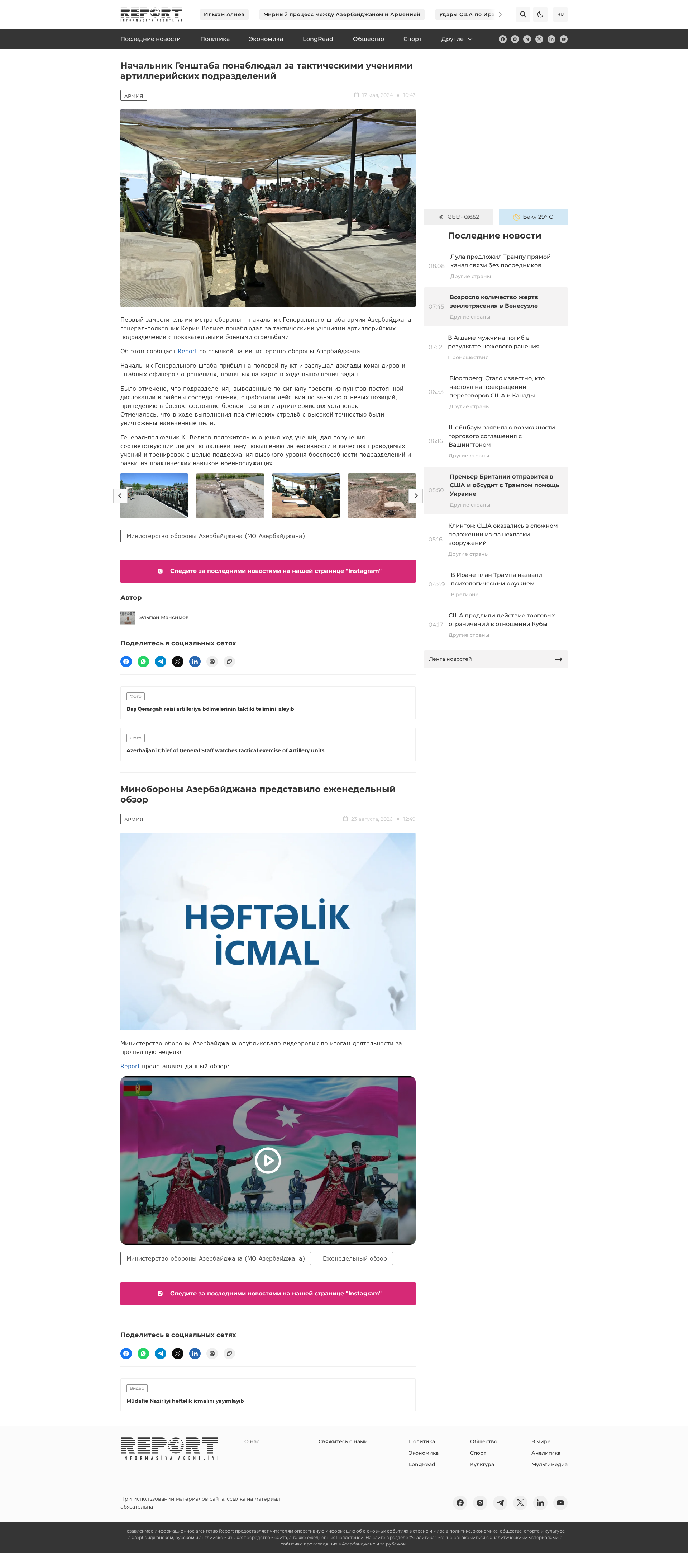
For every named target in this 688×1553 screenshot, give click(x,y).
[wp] (143, 661)
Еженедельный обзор (355, 1258)
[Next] (495, 14)
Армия (133, 96)
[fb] (503, 39)
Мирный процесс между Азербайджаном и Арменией (342, 14)
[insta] (515, 39)
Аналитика (545, 1453)
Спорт (478, 1453)
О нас (251, 1441)
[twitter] (539, 39)
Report (187, 351)
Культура (482, 1464)
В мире (541, 1441)
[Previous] (120, 496)
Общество (483, 1441)
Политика (422, 1441)
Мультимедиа (549, 1464)
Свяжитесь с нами (343, 1441)
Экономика (424, 1453)
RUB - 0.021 (463, 216)
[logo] (151, 14)
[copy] (229, 661)
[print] (212, 661)
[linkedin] (551, 39)
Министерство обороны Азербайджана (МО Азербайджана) (215, 535)
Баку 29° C (538, 216)
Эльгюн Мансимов (164, 617)
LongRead (422, 1464)
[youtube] (564, 39)
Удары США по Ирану (470, 14)
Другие (452, 39)
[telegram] (527, 39)
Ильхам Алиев (224, 14)
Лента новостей (450, 659)
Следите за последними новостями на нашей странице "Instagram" (276, 571)
